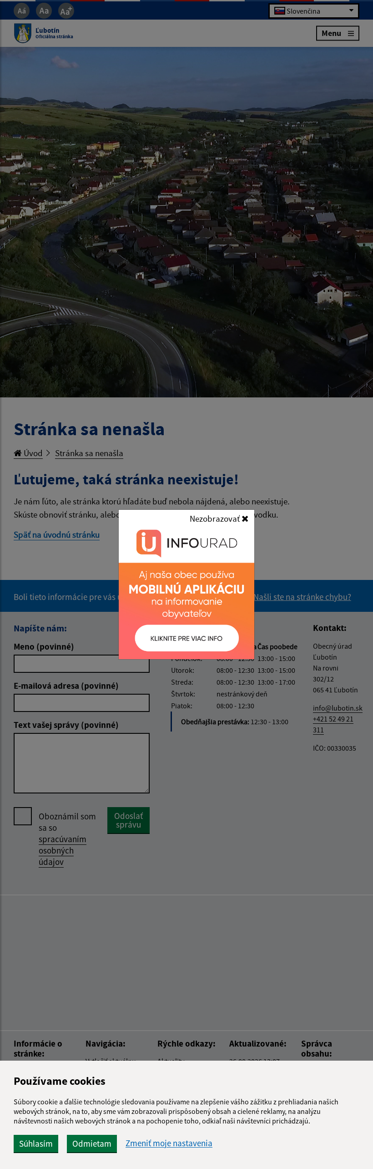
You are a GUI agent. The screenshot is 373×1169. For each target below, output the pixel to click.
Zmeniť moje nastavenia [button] (169, 1143)
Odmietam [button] (91, 1143)
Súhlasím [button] (36, 1143)
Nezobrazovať (216, 518)
